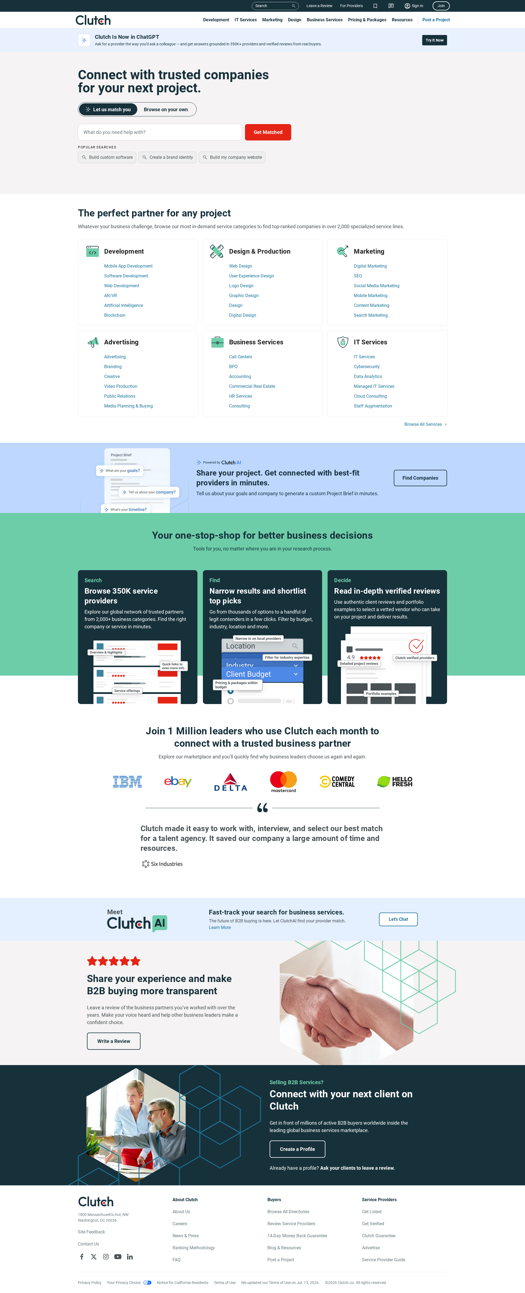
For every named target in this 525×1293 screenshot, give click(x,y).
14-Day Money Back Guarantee (297, 1235)
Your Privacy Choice (124, 1282)
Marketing (272, 19)
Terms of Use (225, 1282)
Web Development (121, 285)
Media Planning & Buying (128, 406)
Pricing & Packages (367, 19)
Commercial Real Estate (252, 386)
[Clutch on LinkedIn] (130, 1256)
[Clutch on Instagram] (106, 1256)
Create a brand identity (171, 157)
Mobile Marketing (370, 295)
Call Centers (240, 356)
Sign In (417, 6)
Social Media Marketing (376, 285)
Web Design (240, 266)
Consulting (239, 406)
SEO (358, 275)
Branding (113, 366)
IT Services (246, 19)
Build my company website (236, 157)
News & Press (186, 1235)
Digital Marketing (370, 266)
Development (216, 19)
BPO (233, 366)
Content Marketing (371, 305)
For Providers (351, 6)
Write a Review (113, 1041)
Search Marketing (371, 315)
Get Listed (371, 1211)
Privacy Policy (89, 1282)
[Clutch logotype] (93, 20)
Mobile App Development (128, 266)
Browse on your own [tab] (166, 109)
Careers (180, 1223)
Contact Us (88, 1244)
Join (441, 6)
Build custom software (111, 157)
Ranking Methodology (194, 1247)
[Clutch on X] (94, 1256)
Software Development (126, 275)
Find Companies (420, 478)
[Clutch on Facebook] (82, 1256)
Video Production (120, 386)
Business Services (325, 19)
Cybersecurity (367, 366)
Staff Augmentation (373, 406)
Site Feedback (91, 1232)
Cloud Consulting (370, 396)
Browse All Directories (288, 1211)
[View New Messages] (391, 5)
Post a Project (436, 19)
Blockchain (115, 315)
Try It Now (435, 40)
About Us (181, 1211)
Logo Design (241, 285)
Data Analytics (368, 376)
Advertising (115, 356)
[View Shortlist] (375, 6)
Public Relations (119, 396)
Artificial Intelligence (123, 305)
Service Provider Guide (383, 1259)
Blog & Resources (284, 1247)
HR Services (240, 396)
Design (294, 19)
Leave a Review (319, 6)
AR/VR (110, 295)
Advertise (371, 1247)
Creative (112, 376)
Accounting (240, 376)
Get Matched (268, 132)
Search (261, 6)
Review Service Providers (291, 1223)
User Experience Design (251, 275)
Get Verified (373, 1223)
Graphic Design (244, 295)
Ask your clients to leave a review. (357, 1168)
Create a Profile (297, 1149)
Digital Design (242, 315)
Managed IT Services (374, 386)
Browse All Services (423, 424)
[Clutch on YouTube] (118, 1256)
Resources (402, 19)
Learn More (220, 927)
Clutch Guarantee (378, 1235)
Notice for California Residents (182, 1282)
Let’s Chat (398, 919)
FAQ (176, 1259)
